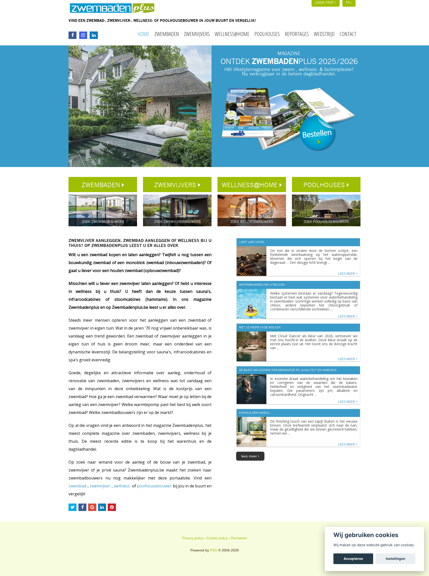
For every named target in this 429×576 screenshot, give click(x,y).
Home (143, 33)
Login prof (325, 2)
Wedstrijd (324, 33)
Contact (348, 33)
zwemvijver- (101, 486)
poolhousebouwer (154, 486)
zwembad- (78, 486)
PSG (213, 550)
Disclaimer (239, 538)
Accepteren (353, 559)
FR (348, 2)
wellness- (122, 486)
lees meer (249, 456)
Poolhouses (267, 33)
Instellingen (395, 559)
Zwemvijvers (197, 33)
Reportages (297, 33)
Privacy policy (192, 538)
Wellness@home (232, 33)
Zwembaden (166, 33)
